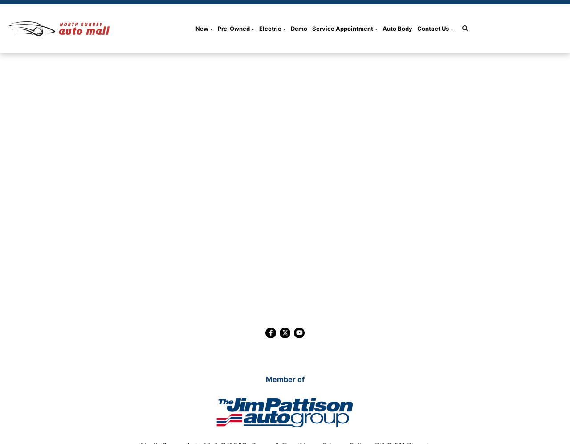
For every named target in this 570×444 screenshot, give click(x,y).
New (201, 28)
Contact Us (433, 28)
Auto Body (397, 28)
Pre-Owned (234, 28)
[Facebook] (270, 333)
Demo (299, 28)
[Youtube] (299, 333)
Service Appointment (342, 28)
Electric (270, 28)
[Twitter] (285, 333)
